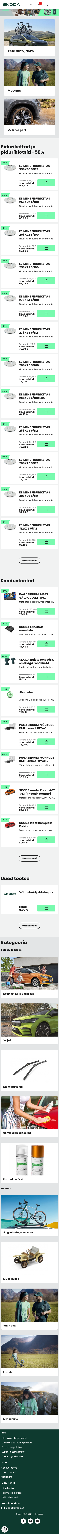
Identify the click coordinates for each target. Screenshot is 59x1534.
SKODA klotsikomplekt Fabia (35, 824)
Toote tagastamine (12, 1456)
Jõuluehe (26, 692)
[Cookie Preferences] (4, 1529)
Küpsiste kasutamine (13, 1451)
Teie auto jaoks (21, 51)
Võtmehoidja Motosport (37, 892)
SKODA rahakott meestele (31, 628)
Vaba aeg (9, 1325)
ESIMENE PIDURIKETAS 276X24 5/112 (34, 330)
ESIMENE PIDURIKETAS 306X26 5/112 (34, 494)
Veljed (7, 1040)
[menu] (54, 4)
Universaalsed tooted (17, 1133)
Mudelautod (11, 1279)
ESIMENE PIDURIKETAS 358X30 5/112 (34, 167)
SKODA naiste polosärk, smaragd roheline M (36, 661)
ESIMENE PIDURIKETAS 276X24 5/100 (34, 298)
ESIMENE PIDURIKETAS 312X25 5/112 (34, 526)
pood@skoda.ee (15, 1508)
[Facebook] (23, 1521)
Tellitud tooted (9, 1497)
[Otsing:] (31, 4)
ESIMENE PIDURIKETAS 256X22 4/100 (34, 200)
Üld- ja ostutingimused (13, 1438)
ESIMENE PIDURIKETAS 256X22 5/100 (34, 232)
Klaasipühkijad (13, 1086)
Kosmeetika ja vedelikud (18, 993)
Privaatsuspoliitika (11, 1447)
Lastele (7, 1372)
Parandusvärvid (13, 1179)
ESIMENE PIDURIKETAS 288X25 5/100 (34, 363)
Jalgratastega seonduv (18, 1232)
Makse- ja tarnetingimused (16, 1442)
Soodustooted (9, 1467)
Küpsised (39, 1514)
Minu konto (7, 1488)
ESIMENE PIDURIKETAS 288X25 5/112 (34, 428)
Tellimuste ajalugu (11, 1492)
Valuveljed (17, 130)
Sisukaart (6, 1477)
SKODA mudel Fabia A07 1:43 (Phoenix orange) (37, 792)
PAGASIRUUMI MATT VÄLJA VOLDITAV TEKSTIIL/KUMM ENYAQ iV (35, 596)
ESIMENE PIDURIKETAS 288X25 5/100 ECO (34, 396)
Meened (14, 91)
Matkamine (10, 1419)
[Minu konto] (47, 4)
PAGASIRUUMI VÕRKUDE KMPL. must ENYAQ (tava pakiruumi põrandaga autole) (36, 726)
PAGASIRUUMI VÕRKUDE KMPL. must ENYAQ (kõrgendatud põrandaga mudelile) (36, 759)
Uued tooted (8, 1472)
